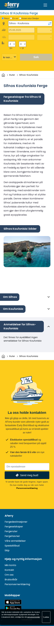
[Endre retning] (49, 23)
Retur (6, 18)
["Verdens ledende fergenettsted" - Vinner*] (12, 5)
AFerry (9, 516)
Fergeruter (11, 531)
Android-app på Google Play (13, 608)
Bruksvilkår (11, 579)
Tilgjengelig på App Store (13, 602)
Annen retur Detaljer (30, 18)
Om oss (9, 574)
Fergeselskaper (14, 526)
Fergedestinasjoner (16, 521)
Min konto (10, 565)
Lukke (46, 617)
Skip (7, 550)
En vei (15, 18)
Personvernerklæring (27, 488)
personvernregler (33, 617)
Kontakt (9, 570)
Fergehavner (12, 536)
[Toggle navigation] (45, 5)
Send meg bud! (29, 475)
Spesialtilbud (12, 545)
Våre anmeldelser (15, 541)
